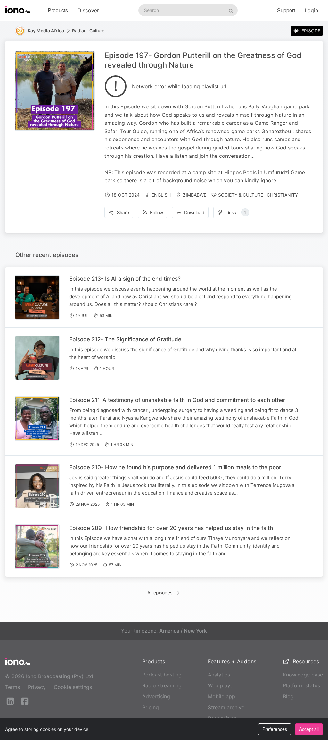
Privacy (37, 687)
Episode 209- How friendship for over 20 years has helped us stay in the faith (171, 528)
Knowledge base (303, 674)
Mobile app (221, 696)
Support (286, 10)
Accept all (309, 729)
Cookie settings (73, 687)
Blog (288, 696)
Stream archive (226, 707)
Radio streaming (162, 685)
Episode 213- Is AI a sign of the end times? (125, 279)
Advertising (156, 696)
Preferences (274, 729)
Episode (310, 30)
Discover (88, 10)
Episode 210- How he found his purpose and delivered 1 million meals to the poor (175, 467)
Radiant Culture (88, 30)
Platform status (301, 685)
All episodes (159, 592)
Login (311, 10)
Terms (12, 687)
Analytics (219, 674)
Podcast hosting (162, 674)
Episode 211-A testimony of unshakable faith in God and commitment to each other (177, 400)
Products (58, 10)
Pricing (150, 707)
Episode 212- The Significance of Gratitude (125, 339)
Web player (221, 685)
